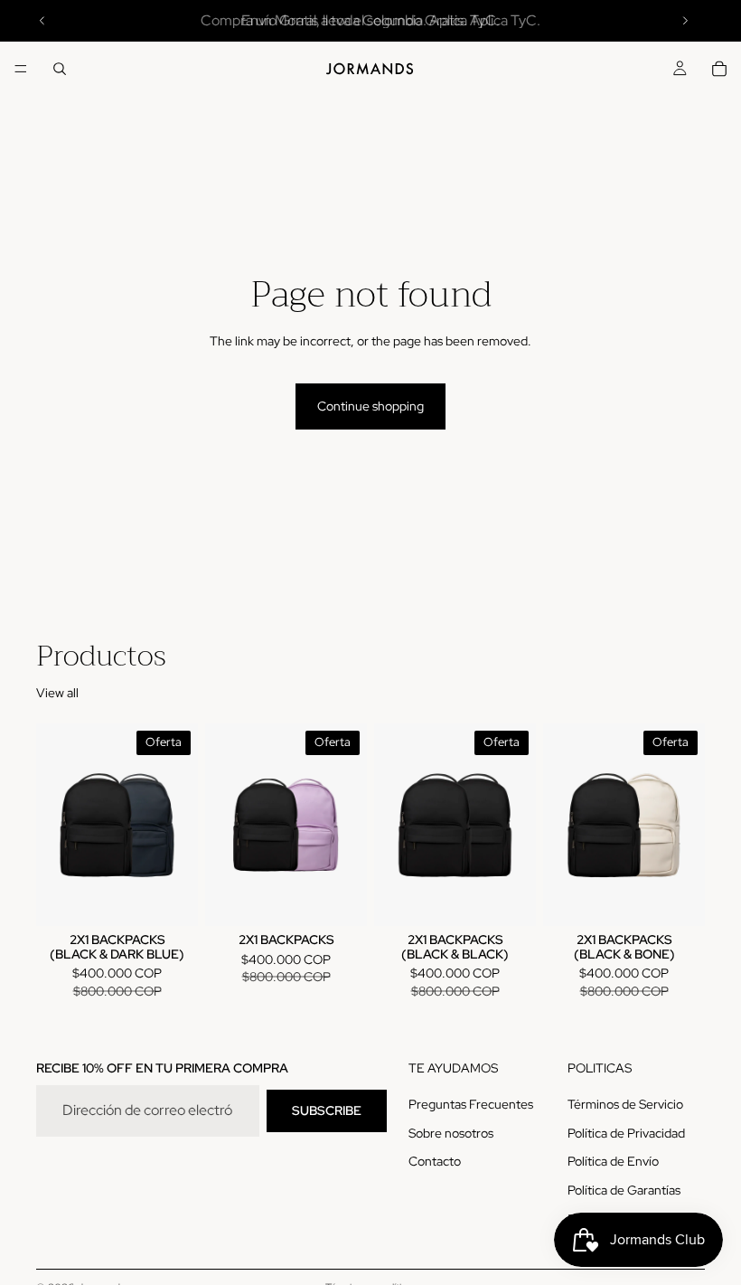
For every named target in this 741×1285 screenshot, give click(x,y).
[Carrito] (719, 69)
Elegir (354, 898)
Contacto (434, 1161)
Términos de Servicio (625, 1104)
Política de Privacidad (626, 1132)
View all (57, 693)
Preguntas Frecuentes (470, 1104)
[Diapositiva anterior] (42, 21)
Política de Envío (613, 1161)
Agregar (185, 898)
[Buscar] (60, 69)
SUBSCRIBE (326, 1109)
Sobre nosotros (450, 1132)
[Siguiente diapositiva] (685, 21)
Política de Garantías (623, 1190)
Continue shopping (370, 406)
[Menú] (21, 69)
